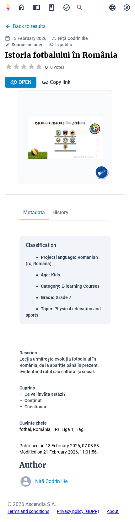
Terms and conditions (28, 511)
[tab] (8, 7)
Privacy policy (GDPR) (78, 511)
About (113, 511)
